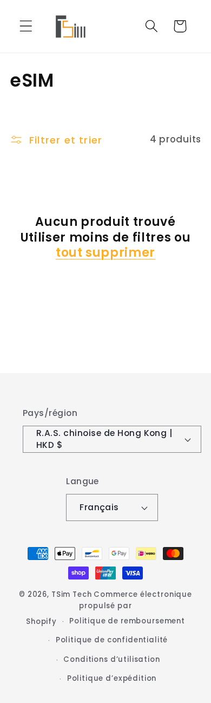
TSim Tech (71, 594)
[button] (26, 26)
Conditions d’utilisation (111, 659)
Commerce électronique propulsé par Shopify (109, 608)
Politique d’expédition (111, 678)
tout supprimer (105, 253)
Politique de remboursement (127, 621)
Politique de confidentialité (112, 640)
